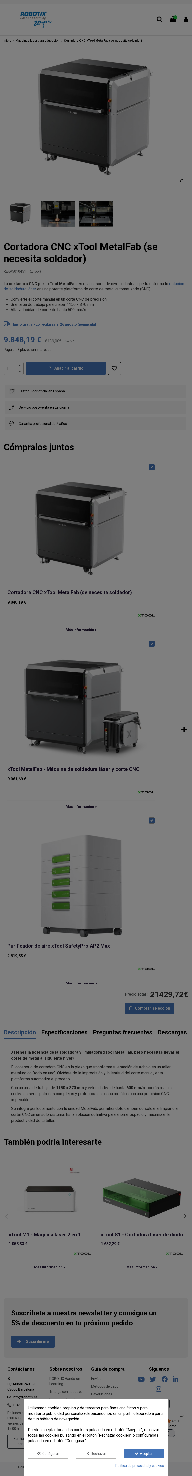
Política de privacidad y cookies (140, 1466)
